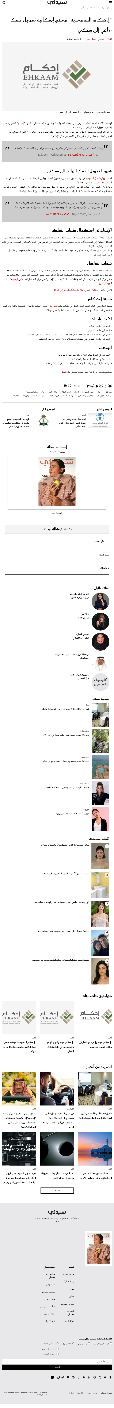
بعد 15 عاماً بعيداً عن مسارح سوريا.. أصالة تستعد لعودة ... (65, 787)
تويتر (15, 279)
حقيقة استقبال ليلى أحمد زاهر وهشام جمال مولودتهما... (62, 931)
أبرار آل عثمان (83, 618)
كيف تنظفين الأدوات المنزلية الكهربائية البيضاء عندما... (63, 874)
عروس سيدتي (67, 1304)
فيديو (71, 1267)
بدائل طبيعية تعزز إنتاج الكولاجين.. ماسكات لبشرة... (65, 845)
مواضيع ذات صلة (97, 995)
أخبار (109, 39)
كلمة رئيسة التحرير (60, 529)
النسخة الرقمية (57, 513)
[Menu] (110, 2)
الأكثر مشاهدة (99, 839)
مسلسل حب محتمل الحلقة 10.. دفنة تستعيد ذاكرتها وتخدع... (60, 960)
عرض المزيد (57, 1190)
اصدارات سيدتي (70, 1312)
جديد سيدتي (100, 698)
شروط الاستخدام (106, 1393)
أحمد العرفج (84, 658)
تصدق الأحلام (104, 555)
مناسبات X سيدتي (50, 1275)
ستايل (71, 1289)
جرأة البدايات (104, 568)
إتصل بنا (71, 1393)
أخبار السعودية (88, 392)
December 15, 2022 (58, 214)
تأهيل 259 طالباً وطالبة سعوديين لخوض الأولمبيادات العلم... (64, 709)
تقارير (71, 1296)
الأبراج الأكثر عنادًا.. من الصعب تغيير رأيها (72, 813)
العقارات (54, 306)
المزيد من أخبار (99, 1066)
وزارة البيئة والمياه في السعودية (61, 396)
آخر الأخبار (50, 1321)
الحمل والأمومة (49, 1354)
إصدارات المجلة (57, 447)
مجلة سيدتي (49, 1267)
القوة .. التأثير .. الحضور (101, 541)
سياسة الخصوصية (92, 1393)
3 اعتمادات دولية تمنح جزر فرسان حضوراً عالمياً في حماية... (65, 761)
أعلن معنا (80, 1393)
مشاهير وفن (82, 1343)
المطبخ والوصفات (48, 1349)
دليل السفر (69, 1321)
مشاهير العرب (84, 783)
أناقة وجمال (66, 1343)
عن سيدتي (50, 1284)
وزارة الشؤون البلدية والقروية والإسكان (94, 396)
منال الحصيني (83, 678)
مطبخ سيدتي (68, 1274)
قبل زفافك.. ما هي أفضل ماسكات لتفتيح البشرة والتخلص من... (61, 902)
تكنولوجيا (70, 1109)
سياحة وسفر (84, 757)
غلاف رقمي (49, 1314)
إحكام (21, 123)
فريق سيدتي (49, 1299)
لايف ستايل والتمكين (101, 1343)
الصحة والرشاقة (49, 1343)
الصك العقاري (65, 392)
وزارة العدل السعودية (95, 178)
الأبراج (86, 809)
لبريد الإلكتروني (104, 283)
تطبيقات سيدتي (47, 1306)
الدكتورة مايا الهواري (81, 638)
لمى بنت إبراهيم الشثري (80, 598)
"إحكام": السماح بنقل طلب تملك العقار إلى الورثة (76, 290)
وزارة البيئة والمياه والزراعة (33, 396)
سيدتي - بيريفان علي (95, 39)
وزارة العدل (52, 392)
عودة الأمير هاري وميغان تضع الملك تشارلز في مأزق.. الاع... (65, 735)
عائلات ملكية (84, 731)
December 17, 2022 (80, 155)
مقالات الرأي (101, 588)
